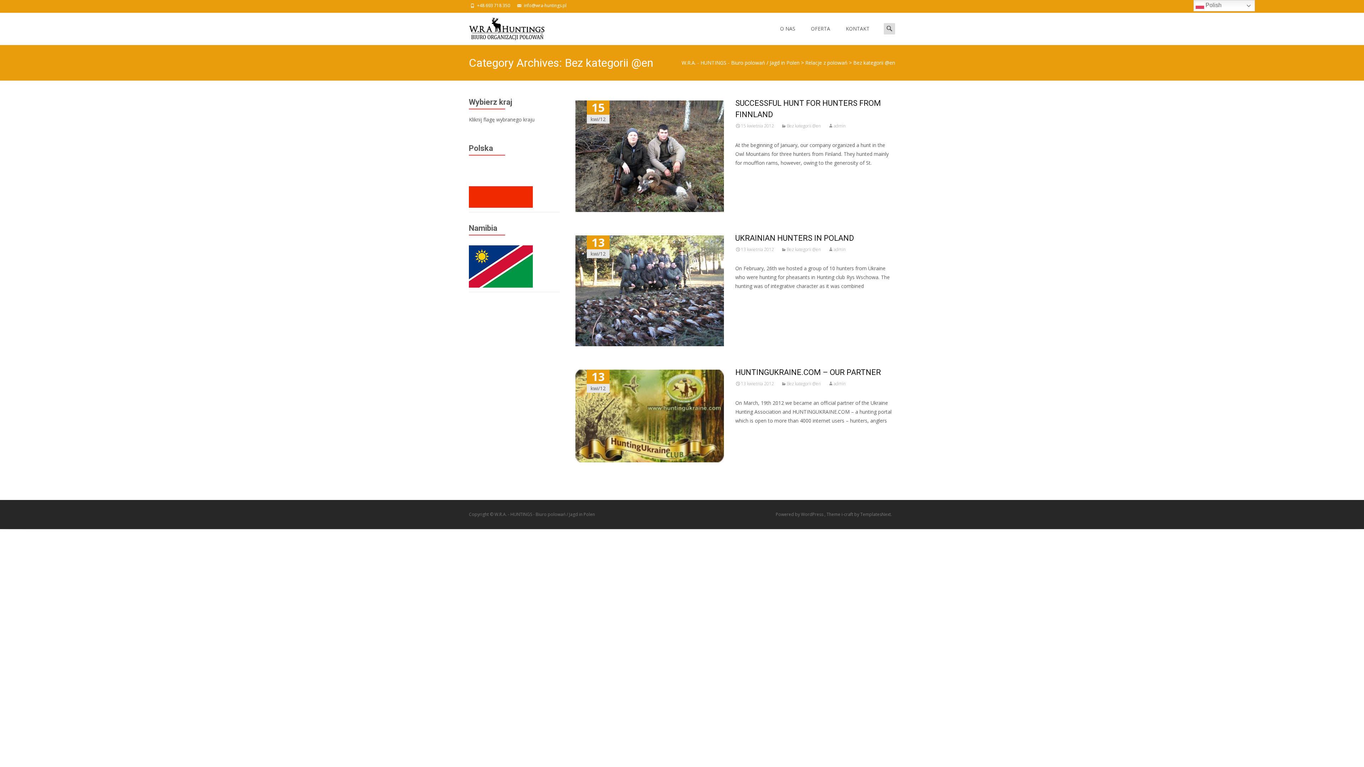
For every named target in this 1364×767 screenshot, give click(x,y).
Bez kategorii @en (804, 126)
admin (840, 126)
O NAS (787, 28)
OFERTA (820, 28)
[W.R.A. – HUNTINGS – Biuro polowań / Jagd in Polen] (501, 27)
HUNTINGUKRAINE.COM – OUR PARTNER (808, 372)
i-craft (847, 514)
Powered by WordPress (800, 514)
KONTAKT (858, 28)
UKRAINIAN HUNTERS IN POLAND (794, 238)
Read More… (751, 176)
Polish (1213, 5)
